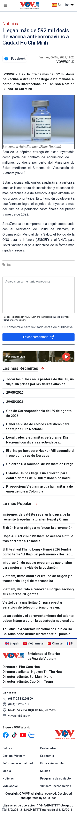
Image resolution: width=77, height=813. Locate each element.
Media (6, 771)
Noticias (10, 23)
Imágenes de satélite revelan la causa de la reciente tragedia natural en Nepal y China (36, 517)
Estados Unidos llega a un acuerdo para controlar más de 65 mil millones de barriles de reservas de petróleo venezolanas (40, 476)
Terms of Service (11, 320)
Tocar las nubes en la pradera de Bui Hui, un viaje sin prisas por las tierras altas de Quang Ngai (40, 382)
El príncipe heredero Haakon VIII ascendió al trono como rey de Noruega (40, 453)
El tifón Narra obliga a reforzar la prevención (37, 528)
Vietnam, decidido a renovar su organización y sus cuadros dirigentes (38, 591)
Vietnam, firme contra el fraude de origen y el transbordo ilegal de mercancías (37, 578)
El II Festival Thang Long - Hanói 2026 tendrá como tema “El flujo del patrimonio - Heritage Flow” (37, 552)
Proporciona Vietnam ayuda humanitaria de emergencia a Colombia (39, 489)
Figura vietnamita (52, 763)
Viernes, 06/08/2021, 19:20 (57, 57)
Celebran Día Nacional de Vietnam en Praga (40, 464)
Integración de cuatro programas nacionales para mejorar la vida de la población (37, 565)
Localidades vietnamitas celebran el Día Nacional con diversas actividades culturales (37, 440)
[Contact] (4, 808)
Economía (47, 755)
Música (45, 771)
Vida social (10, 786)
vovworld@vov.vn (19, 715)
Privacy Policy (58, 317)
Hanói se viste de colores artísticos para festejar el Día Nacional (38, 426)
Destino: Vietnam (13, 755)
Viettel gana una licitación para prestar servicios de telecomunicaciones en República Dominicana (32, 605)
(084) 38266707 (18, 704)
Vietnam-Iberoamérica (55, 786)
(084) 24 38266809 (20, 698)
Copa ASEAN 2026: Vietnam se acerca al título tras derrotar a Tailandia (37, 538)
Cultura (7, 748)
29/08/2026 (14, 392)
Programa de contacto (55, 778)
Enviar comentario (35, 337)
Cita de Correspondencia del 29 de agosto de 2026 (39, 413)
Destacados (48, 748)
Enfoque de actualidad (17, 763)
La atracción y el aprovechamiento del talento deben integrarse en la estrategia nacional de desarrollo (38, 618)
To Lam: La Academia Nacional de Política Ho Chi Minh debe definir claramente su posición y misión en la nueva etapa (37, 632)
